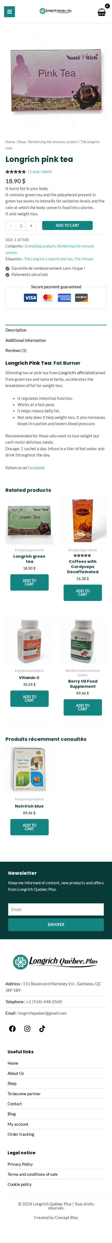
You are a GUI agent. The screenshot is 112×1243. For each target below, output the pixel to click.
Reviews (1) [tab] (16, 350)
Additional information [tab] (25, 340)
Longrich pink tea (59, 259)
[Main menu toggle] (9, 11)
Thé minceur (84, 259)
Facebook (36, 467)
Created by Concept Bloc (56, 1217)
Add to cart (67, 225)
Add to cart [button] (29, 582)
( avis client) (40, 171)
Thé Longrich (34, 259)
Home (10, 142)
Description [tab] (15, 330)
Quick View (29, 540)
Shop (22, 142)
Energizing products (40, 246)
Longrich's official (73, 372)
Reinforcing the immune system (53, 142)
